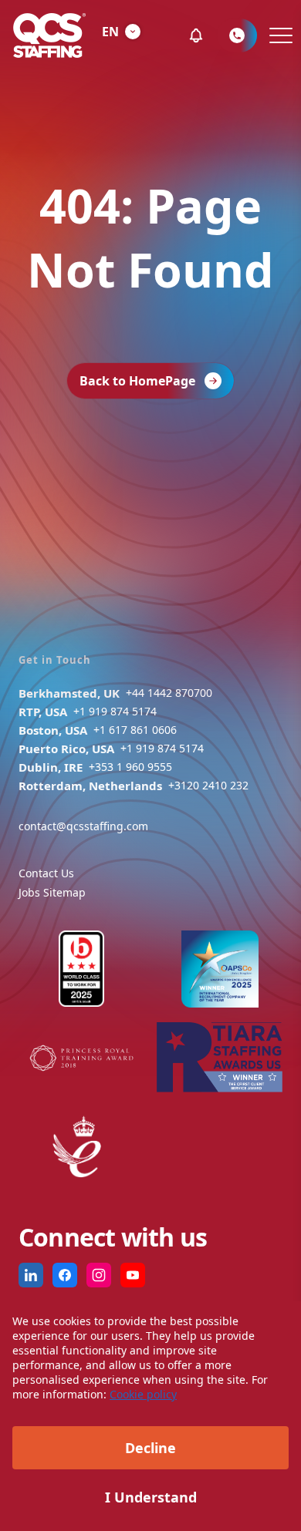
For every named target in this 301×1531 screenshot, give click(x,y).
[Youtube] (132, 1275)
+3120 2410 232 (208, 785)
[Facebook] (64, 1275)
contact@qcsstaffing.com (83, 826)
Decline (150, 1447)
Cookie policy (143, 1394)
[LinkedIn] (31, 1275)
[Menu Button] (279, 35)
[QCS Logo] (49, 35)
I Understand (151, 1497)
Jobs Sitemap (52, 892)
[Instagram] (98, 1275)
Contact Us (46, 873)
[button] (196, 35)
